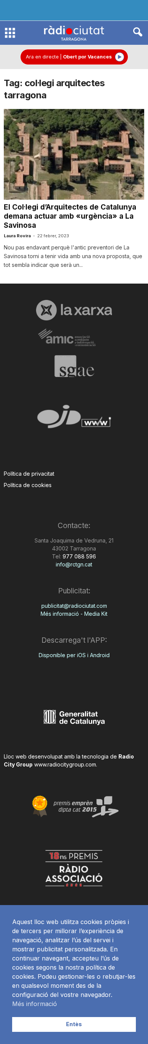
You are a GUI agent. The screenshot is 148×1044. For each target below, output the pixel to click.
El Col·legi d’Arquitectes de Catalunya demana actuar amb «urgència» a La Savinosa (70, 216)
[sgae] (74, 366)
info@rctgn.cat (74, 564)
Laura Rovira (17, 235)
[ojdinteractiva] (74, 419)
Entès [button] (74, 1024)
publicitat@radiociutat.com (74, 605)
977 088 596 (78, 556)
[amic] (74, 337)
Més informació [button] (34, 1004)
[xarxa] (74, 310)
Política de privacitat (29, 473)
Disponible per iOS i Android (74, 655)
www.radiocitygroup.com (65, 764)
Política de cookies (28, 485)
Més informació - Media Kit (74, 613)
